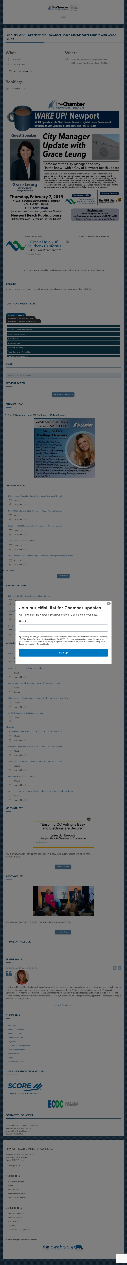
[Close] (109, 603)
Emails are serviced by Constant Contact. (34, 644)
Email (22, 621)
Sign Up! (63, 652)
